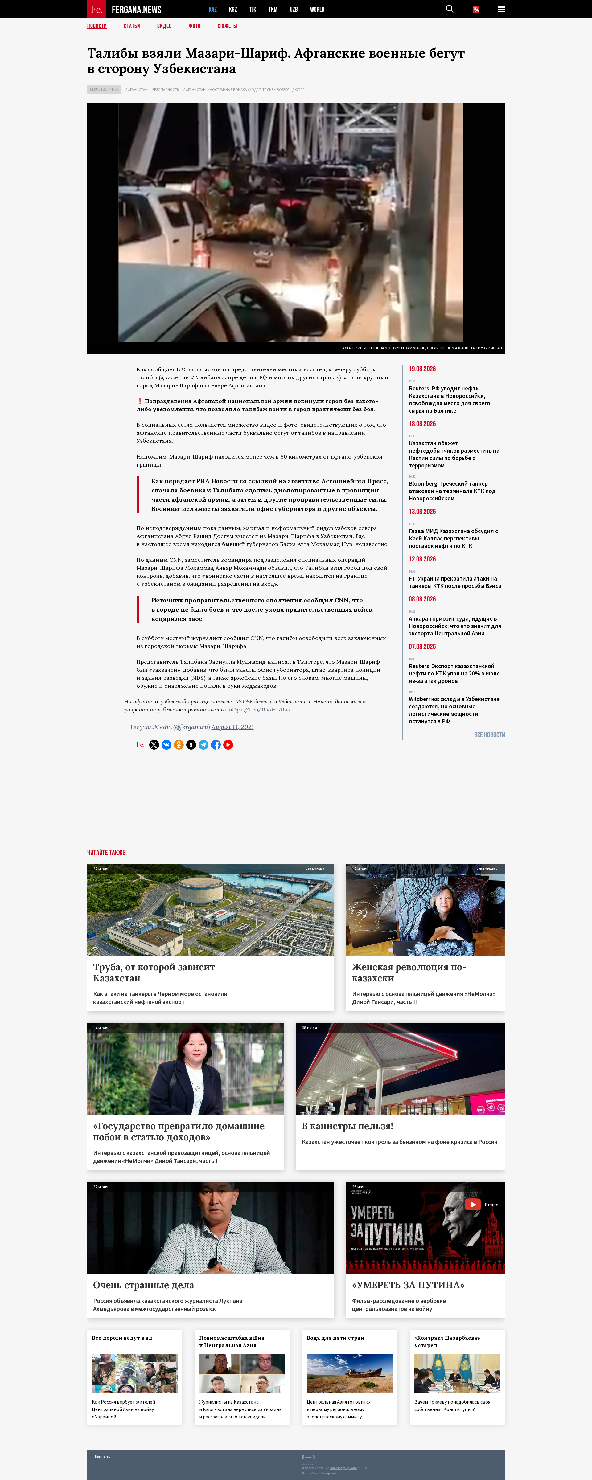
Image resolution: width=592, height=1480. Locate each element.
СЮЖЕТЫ (227, 26)
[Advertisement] (296, 803)
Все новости (489, 735)
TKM (273, 9)
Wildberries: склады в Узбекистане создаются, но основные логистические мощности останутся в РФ (454, 710)
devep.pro (328, 1473)
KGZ (233, 9)
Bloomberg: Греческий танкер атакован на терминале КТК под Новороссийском (452, 491)
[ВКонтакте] (166, 745)
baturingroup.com (343, 1468)
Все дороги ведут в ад (122, 1338)
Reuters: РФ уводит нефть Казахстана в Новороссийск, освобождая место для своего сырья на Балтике (449, 399)
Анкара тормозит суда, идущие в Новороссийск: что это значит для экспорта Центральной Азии (455, 626)
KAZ (213, 9)
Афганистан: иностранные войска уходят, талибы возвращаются (244, 89)
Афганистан (136, 89)
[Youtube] (228, 745)
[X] (154, 745)
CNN (175, 559)
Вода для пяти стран (335, 1338)
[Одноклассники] (179, 745)
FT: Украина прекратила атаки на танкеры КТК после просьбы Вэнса (455, 582)
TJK (252, 9)
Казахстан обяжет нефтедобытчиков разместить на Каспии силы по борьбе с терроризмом (454, 454)
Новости (97, 26)
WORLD (317, 9)
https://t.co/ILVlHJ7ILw (259, 709)
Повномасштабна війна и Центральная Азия (232, 1342)
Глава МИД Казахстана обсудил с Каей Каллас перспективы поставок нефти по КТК (453, 538)
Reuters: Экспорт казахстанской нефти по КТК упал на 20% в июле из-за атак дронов (454, 673)
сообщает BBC (166, 369)
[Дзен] (191, 745)
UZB (294, 9)
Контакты (103, 1456)
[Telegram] (203, 745)
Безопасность (165, 89)
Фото (195, 26)
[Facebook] (216, 745)
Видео (164, 26)
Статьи (132, 26)
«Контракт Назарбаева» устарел (447, 1342)
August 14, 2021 (233, 727)
